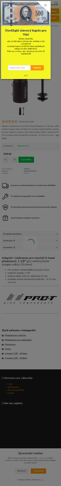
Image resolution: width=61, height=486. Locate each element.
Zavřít (26, 75)
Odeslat (37, 67)
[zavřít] (45, 5)
